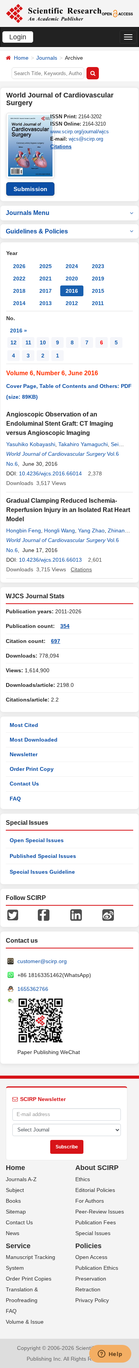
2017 (45, 291)
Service (18, 1246)
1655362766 (32, 989)
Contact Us (24, 784)
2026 (19, 266)
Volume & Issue (25, 1322)
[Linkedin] (76, 914)
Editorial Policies (95, 1190)
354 (65, 626)
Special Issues (92, 1233)
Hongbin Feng (23, 530)
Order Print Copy (32, 769)
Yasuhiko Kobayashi (30, 444)
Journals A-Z (21, 1179)
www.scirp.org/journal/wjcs (79, 131)
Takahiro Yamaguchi (83, 444)
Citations (60, 146)
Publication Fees (95, 1222)
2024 (72, 266)
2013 (45, 303)
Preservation (90, 1279)
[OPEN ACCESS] (118, 13)
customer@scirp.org (42, 961)
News (12, 1233)
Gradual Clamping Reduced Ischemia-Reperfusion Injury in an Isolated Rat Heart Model (68, 509)
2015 (98, 291)
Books (13, 1201)
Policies (88, 1246)
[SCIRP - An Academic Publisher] (54, 13)
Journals (46, 58)
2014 (19, 303)
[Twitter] (12, 914)
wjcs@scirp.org (86, 139)
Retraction (87, 1289)
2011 (98, 303)
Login (17, 37)
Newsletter (23, 754)
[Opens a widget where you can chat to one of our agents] (110, 1354)
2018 (19, 291)
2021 (45, 278)
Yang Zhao (91, 530)
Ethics (82, 1179)
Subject (15, 1190)
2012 (72, 303)
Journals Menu (27, 213)
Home (21, 58)
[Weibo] (108, 914)
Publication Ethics (96, 1268)
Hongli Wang (59, 530)
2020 (72, 278)
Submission (30, 189)
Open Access (91, 1257)
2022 (19, 278)
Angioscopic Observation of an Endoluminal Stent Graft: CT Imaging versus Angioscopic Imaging (59, 423)
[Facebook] (43, 914)
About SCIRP (97, 1168)
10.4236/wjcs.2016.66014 (50, 473)
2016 (72, 291)
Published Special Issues (43, 856)
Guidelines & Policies (37, 231)
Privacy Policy (92, 1300)
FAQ (15, 799)
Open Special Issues (37, 840)
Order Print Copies (28, 1279)
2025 (45, 266)
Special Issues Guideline (42, 872)
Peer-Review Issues (99, 1212)
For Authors (89, 1201)
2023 (98, 266)
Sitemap (16, 1212)
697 (55, 641)
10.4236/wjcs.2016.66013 (50, 560)
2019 (98, 278)
